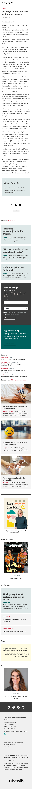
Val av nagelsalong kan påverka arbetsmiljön (14, 376)
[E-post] (23, 707)
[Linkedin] (18, 707)
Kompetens (4, 368)
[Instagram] (13, 707)
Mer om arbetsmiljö (19, 379)
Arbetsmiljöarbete (5, 362)
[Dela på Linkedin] (20, 205)
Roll (5, 306)
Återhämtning (4, 357)
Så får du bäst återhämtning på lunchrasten (13, 359)
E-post (6, 300)
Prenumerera (9, 318)
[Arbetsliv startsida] (16, 781)
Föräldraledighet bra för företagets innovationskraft (11, 364)
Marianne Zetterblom (9, 744)
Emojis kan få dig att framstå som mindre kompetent (13, 371)
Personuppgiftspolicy (9, 760)
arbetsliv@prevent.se (9, 728)
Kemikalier (4, 374)
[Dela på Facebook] (16, 205)
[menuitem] (9, 3)
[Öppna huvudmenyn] (28, 3)
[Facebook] (9, 707)
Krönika (4, 8)
